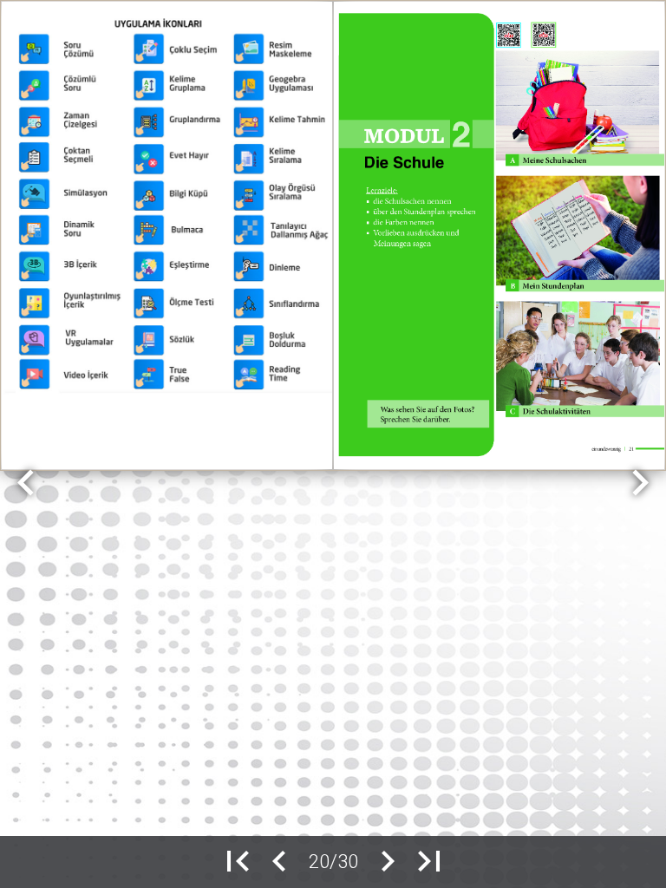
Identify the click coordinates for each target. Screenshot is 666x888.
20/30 (333, 861)
